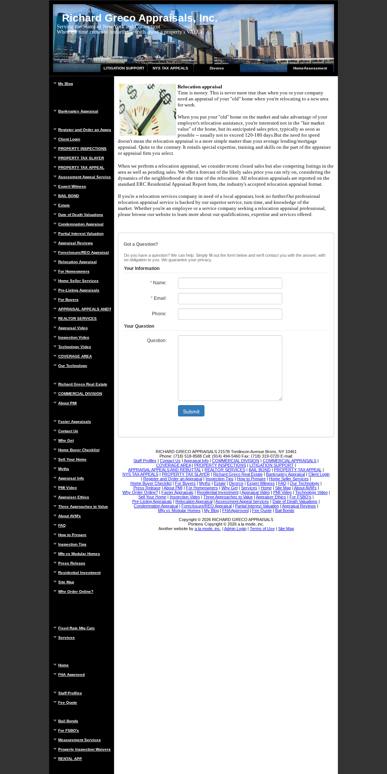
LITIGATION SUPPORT (124, 68)
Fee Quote (67, 702)
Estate (64, 205)
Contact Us (68, 431)
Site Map (66, 582)
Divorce (217, 68)
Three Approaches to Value (83, 506)
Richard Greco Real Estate (82, 384)
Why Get (66, 440)
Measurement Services (79, 740)
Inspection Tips (72, 544)
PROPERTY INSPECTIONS (82, 148)
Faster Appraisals (74, 421)
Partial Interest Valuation (81, 233)
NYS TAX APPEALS (170, 68)
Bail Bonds (68, 721)
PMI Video (67, 488)
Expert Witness (72, 186)
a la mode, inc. (208, 528)
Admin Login (235, 528)
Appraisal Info (71, 478)
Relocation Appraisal (77, 262)
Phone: (159, 313)
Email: (159, 298)
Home (63, 665)
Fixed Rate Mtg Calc (76, 628)
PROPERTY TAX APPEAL (81, 167)
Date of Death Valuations (80, 215)
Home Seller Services (78, 281)
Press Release (71, 563)
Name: (158, 282)
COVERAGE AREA (75, 356)
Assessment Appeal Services (84, 177)
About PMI (67, 403)
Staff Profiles (70, 693)
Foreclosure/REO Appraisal (83, 252)
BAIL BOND (68, 196)
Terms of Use (262, 528)
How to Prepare (72, 535)
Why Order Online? (75, 591)
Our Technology (72, 366)
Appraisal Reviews (75, 243)
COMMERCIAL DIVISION (80, 394)
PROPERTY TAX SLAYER (81, 158)
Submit (191, 412)
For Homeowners (74, 271)
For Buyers (68, 300)
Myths (63, 469)
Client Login (69, 139)
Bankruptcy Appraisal (78, 111)
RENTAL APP (70, 759)
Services (66, 637)
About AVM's (69, 516)
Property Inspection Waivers (84, 749)
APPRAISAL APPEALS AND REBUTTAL (84, 309)
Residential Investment (79, 572)
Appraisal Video (73, 328)
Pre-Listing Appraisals (78, 290)
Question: (157, 340)
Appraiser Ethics (73, 497)
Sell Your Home (72, 459)
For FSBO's (68, 730)
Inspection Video (73, 337)
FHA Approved (71, 674)
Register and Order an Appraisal (84, 130)
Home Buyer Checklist (78, 450)
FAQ (62, 525)
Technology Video (74, 347)
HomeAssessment (310, 68)
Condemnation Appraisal (81, 224)
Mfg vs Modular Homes (79, 554)
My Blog (65, 84)
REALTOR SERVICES (77, 318)
